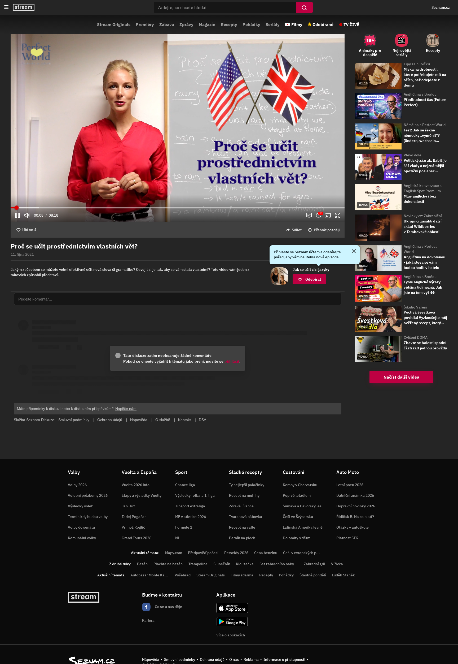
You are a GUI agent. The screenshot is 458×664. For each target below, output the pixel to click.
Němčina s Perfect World (425, 124)
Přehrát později (327, 230)
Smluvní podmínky (179, 659)
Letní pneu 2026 (349, 484)
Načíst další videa (401, 377)
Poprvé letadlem (297, 495)
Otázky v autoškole (352, 527)
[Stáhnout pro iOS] (232, 608)
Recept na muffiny (244, 495)
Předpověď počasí (203, 552)
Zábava (166, 24)
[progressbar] (178, 207)
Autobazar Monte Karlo (149, 575)
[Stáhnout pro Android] (232, 621)
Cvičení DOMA (416, 337)
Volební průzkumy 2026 (88, 495)
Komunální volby (82, 538)
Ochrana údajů (212, 659)
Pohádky (251, 24)
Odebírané (322, 24)
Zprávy (186, 24)
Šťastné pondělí (313, 575)
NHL (178, 538)
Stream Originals (113, 24)
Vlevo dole (412, 155)
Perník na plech (242, 538)
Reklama (251, 659)
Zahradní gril (314, 564)
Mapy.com (173, 552)
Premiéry (145, 24)
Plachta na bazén (168, 564)
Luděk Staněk (343, 575)
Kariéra (148, 620)
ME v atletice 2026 (190, 516)
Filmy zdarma (242, 575)
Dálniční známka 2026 (355, 495)
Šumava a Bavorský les (302, 506)
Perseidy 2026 (236, 552)
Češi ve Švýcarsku (298, 516)
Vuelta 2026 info (135, 484)
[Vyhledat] (304, 7)
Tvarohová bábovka (245, 516)
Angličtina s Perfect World (420, 249)
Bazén (142, 564)
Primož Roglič (133, 527)
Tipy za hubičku (417, 64)
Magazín (207, 24)
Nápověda (150, 659)
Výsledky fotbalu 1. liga (195, 495)
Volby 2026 (77, 484)
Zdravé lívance (241, 506)
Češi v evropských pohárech (306, 552)
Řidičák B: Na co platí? (355, 516)
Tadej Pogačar (134, 516)
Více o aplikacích (230, 635)
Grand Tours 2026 (136, 538)
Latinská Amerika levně (303, 527)
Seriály (273, 24)
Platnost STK (347, 538)
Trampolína (198, 564)
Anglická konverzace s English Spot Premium (423, 188)
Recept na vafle (242, 527)
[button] (178, 120)
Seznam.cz (440, 7)
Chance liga (185, 484)
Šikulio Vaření (415, 307)
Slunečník (221, 564)
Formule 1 (183, 527)
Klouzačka (245, 564)
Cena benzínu (265, 552)
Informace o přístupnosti (284, 659)
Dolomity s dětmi (297, 538)
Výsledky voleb (80, 506)
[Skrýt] (354, 251)
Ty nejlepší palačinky (246, 484)
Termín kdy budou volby (88, 516)
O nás (234, 659)
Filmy (296, 24)
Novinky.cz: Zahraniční (423, 215)
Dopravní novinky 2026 (355, 506)
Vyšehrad (183, 575)
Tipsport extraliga (190, 506)
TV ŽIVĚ (351, 24)
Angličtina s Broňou (420, 94)
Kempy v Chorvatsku (300, 484)
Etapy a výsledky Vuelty (141, 495)
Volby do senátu (81, 527)
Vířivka (337, 564)
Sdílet (297, 230)
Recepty (229, 24)
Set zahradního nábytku (279, 564)
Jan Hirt (128, 506)
